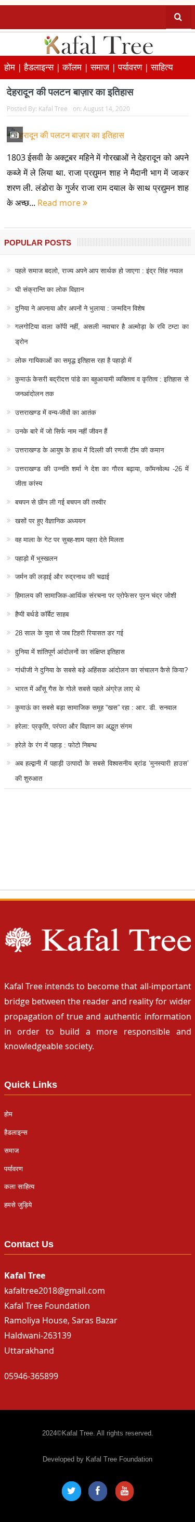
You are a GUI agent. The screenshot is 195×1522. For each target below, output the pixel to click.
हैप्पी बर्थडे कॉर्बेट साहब (42, 614)
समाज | (104, 67)
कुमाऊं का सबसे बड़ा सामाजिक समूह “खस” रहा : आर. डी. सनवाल (96, 707)
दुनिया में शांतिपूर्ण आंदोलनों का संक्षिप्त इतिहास (70, 652)
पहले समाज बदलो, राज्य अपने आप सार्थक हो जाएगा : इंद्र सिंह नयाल (99, 271)
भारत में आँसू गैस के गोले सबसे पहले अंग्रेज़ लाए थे (77, 689)
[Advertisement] (97, 849)
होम (8, 1114)
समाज (11, 1151)
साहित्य (162, 67)
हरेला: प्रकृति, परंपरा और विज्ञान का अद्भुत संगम (73, 726)
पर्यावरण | (134, 67)
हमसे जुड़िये (18, 1205)
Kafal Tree (53, 108)
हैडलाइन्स (16, 1132)
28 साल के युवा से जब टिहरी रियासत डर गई (69, 633)
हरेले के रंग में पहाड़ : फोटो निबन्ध (56, 745)
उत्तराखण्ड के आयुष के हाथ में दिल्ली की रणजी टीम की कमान (89, 450)
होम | (14, 67)
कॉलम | (76, 67)
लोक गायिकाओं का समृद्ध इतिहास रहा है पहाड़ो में (73, 360)
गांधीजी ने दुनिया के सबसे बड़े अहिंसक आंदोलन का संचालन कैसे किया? (101, 670)
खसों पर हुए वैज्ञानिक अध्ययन (50, 521)
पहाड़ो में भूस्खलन (36, 558)
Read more (60, 202)
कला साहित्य (19, 1186)
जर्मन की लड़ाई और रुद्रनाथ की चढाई (62, 577)
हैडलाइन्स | (43, 67)
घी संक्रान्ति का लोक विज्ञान (49, 289)
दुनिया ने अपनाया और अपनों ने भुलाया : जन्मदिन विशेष (80, 308)
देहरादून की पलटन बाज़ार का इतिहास (70, 92)
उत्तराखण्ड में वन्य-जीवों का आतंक (55, 412)
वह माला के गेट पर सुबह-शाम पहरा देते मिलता (69, 540)
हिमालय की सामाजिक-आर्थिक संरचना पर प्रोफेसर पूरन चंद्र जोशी (95, 595)
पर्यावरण (13, 1169)
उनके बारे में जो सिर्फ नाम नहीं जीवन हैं (61, 431)
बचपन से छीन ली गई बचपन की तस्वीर (60, 502)
